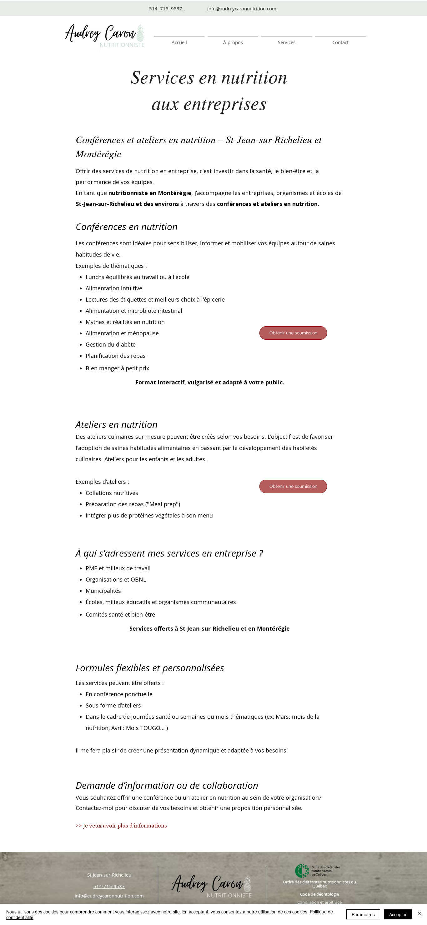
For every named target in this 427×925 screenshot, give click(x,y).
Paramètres (363, 914)
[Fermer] (419, 914)
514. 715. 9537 (167, 8)
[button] (287, 39)
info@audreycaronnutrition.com (241, 8)
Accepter (398, 914)
